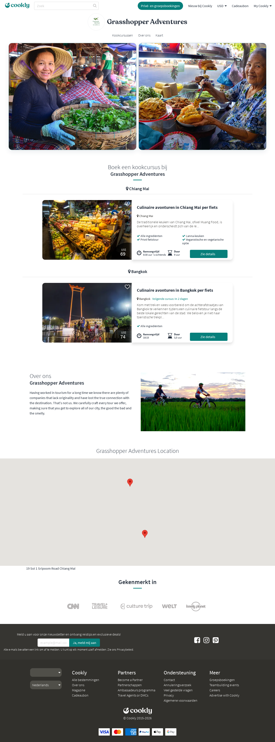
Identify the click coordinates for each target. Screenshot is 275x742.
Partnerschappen (130, 685)
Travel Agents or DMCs (133, 695)
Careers (214, 690)
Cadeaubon (240, 6)
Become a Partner (130, 680)
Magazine (78, 690)
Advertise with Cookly (224, 695)
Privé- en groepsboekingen (160, 6)
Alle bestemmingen (85, 680)
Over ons (78, 685)
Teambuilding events (224, 685)
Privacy (169, 695)
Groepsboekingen (222, 680)
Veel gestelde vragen (178, 690)
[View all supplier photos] (72, 96)
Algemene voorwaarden (180, 700)
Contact (169, 680)
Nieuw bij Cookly (200, 6)
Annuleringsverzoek (177, 685)
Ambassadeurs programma (136, 690)
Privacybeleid (125, 649)
